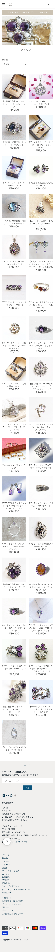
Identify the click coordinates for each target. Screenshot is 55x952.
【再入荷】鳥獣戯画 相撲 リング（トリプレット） (14, 222)
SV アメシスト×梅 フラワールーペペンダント (41, 102)
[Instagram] (11, 795)
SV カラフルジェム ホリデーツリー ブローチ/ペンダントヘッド (14, 427)
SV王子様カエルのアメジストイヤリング (41, 184)
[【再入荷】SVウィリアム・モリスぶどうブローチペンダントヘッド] (14, 692)
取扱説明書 (7, 892)
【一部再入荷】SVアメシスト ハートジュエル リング (14, 104)
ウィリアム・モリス (10, 871)
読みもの (6, 883)
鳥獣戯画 (6, 877)
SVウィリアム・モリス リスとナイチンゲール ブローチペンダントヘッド (41, 668)
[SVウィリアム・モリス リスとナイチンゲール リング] (14, 651)
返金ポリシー (7, 910)
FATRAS (5, 880)
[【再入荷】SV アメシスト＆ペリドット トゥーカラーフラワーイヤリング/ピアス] (41, 247)
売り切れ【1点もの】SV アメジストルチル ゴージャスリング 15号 (41, 587)
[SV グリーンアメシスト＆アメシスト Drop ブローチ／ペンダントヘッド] (41, 610)
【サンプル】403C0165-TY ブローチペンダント (14, 748)
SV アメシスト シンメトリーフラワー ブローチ (14, 303)
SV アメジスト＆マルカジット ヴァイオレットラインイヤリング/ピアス (14, 506)
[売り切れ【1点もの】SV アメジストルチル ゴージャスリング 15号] (41, 570)
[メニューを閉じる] (4, 4)
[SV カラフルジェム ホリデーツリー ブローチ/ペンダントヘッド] (14, 409)
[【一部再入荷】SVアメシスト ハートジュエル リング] (14, 86)
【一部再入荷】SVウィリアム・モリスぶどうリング (14, 585)
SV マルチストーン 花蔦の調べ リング (14, 385)
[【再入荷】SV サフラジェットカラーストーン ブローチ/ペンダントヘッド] (41, 369)
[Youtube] (7, 795)
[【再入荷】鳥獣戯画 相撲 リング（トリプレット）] (14, 206)
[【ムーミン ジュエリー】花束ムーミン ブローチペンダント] (41, 206)
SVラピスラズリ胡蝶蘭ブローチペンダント (41, 545)
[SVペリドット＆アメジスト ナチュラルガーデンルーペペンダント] (14, 529)
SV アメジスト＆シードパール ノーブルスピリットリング (41, 346)
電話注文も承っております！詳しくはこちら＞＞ (27, 12)
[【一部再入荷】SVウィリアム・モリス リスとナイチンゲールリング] (41, 692)
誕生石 (5, 867)
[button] (7, 841)
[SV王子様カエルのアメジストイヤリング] (41, 168)
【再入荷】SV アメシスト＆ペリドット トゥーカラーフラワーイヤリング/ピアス (41, 264)
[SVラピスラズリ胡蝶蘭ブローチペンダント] (41, 529)
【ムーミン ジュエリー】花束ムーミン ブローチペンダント (41, 223)
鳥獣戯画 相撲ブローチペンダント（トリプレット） (14, 143)
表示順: (5, 59)
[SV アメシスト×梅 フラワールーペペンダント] (41, 86)
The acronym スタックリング (14, 466)
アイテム (6, 861)
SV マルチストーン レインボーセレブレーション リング (41, 145)
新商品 (5, 858)
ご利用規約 (7, 898)
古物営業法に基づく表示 (12, 913)
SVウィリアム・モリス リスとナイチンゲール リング (14, 668)
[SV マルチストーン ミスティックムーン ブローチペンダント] (14, 328)
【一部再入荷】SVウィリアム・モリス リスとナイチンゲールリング (41, 709)
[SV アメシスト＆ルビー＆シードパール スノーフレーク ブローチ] (41, 409)
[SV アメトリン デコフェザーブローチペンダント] (41, 450)
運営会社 (6, 907)
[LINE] (15, 795)
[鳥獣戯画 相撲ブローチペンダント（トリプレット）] (14, 127)
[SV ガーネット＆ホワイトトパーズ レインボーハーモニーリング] (41, 287)
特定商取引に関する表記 (12, 901)
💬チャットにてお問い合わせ (14, 841)
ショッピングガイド (10, 886)
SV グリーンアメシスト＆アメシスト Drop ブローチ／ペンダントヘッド (41, 628)
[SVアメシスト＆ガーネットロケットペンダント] (14, 247)
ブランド (6, 855)
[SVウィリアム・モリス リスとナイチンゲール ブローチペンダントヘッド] (41, 651)
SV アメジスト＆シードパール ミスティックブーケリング (14, 628)
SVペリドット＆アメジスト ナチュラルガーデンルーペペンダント (14, 546)
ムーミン (6, 874)
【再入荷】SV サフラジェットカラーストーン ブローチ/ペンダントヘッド (41, 386)
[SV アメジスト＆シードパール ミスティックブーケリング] (14, 610)
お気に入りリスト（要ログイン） (16, 889)
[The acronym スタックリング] (14, 450)
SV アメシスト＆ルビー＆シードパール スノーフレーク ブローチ (41, 427)
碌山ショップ (22, 940)
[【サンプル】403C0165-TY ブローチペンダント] (14, 732)
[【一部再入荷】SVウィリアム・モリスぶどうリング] (14, 570)
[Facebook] (4, 795)
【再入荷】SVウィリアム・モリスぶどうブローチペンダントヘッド (14, 709)
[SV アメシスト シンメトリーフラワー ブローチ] (14, 287)
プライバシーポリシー (11, 904)
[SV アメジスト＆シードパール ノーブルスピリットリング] (41, 328)
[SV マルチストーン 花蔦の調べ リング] (14, 369)
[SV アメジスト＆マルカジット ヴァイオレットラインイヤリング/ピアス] (14, 488)
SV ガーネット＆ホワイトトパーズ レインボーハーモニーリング (41, 305)
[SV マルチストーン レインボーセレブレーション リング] (41, 127)
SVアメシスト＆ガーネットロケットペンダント (14, 262)
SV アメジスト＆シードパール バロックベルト (41, 504)
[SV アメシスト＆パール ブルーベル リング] (14, 168)
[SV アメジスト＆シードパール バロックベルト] (41, 488)
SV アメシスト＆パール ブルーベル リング (14, 184)
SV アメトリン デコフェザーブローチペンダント (41, 466)
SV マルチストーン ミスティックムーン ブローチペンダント (14, 346)
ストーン (6, 864)
